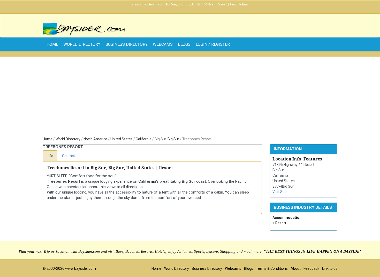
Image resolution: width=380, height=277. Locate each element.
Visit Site (279, 192)
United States (121, 139)
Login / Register (213, 44)
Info (50, 156)
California (143, 139)
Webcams (163, 44)
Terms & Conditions (272, 268)
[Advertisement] (190, 97)
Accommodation (286, 218)
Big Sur (173, 139)
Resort (280, 223)
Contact (68, 156)
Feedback (311, 268)
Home (47, 139)
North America (95, 139)
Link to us (329, 268)
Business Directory (126, 44)
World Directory (81, 44)
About (296, 268)
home (52, 44)
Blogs (184, 44)
